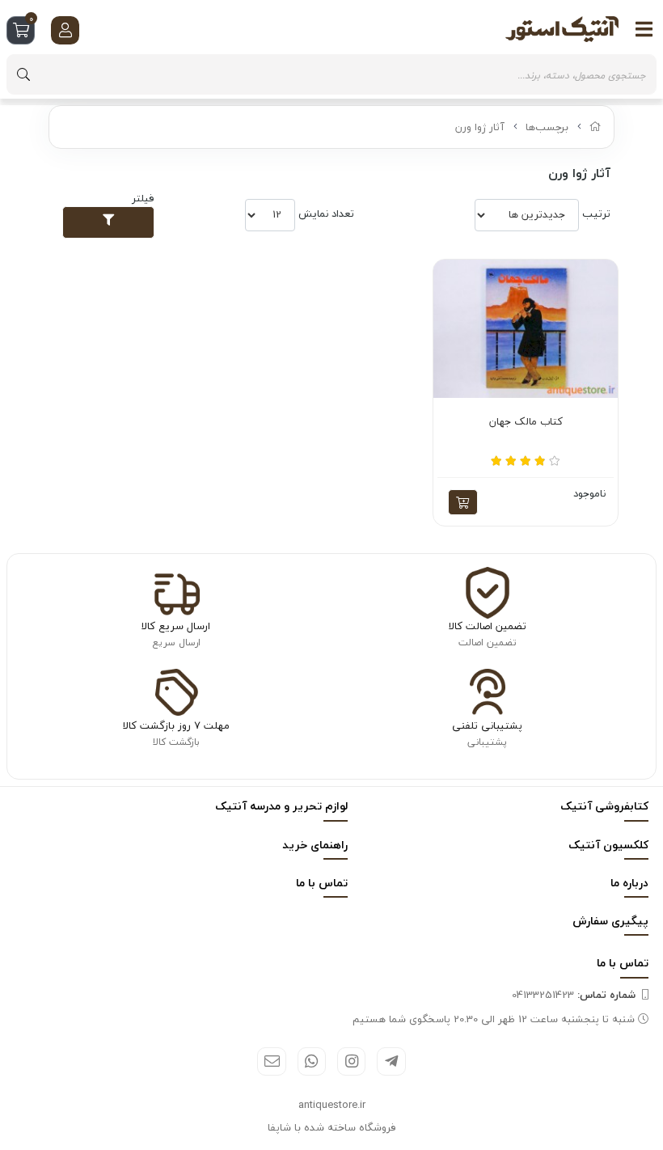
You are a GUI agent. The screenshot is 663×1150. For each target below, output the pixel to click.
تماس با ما (322, 883)
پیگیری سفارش (610, 921)
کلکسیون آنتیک (608, 845)
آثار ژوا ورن (480, 127)
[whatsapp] (312, 1061)
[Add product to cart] (463, 502)
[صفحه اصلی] (595, 127)
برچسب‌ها (547, 127)
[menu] (644, 29)
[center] (23, 74)
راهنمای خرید (315, 845)
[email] (271, 1061)
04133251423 (574, 995)
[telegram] (391, 1061)
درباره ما (629, 883)
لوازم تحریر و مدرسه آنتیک (281, 806)
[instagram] (351, 1061)
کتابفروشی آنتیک (604, 806)
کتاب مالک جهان (526, 422)
